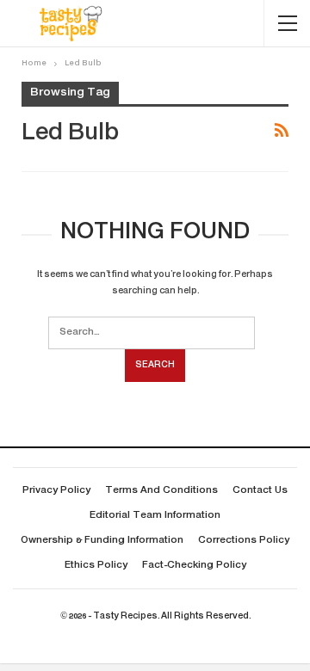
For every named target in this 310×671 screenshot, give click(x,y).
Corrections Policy (243, 540)
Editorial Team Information (155, 515)
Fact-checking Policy (194, 565)
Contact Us (260, 490)
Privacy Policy (56, 490)
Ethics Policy (96, 565)
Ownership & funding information (102, 540)
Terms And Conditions (161, 490)
